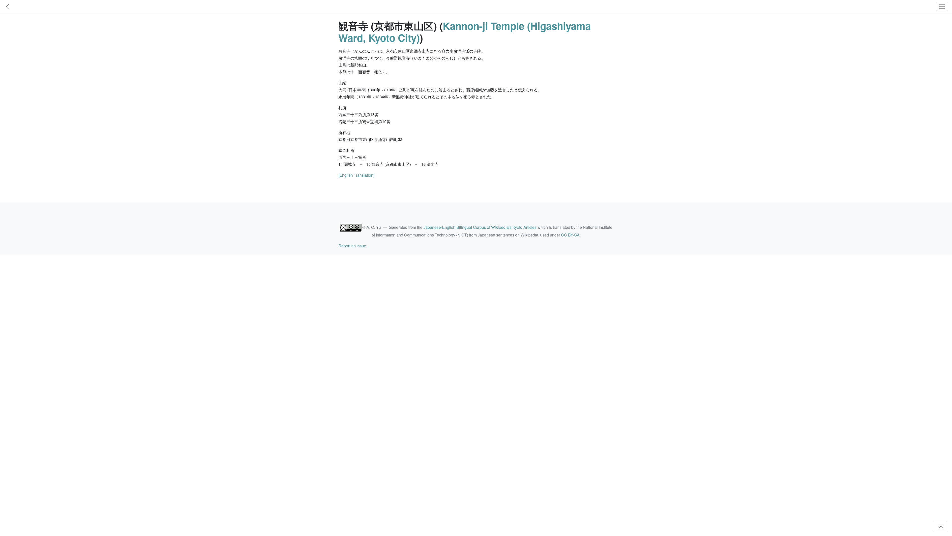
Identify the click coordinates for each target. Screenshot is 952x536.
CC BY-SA (570, 235)
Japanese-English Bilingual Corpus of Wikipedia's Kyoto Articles (479, 227)
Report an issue (352, 246)
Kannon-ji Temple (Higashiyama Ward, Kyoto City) (464, 32)
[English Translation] (356, 175)
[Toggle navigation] (942, 6)
